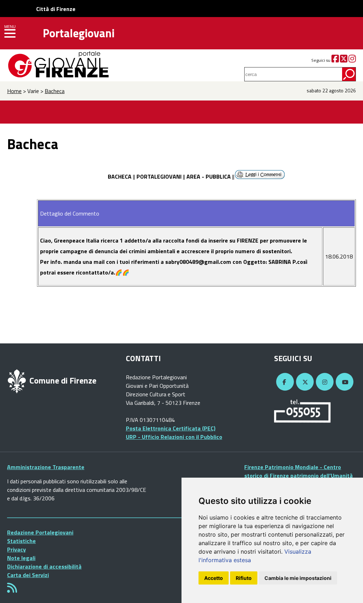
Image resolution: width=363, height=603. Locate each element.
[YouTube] (343, 382)
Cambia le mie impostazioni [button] (297, 578)
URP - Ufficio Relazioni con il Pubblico (174, 437)
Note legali (21, 558)
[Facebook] (335, 60)
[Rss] (12, 590)
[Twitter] (343, 60)
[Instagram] (352, 60)
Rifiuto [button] (244, 578)
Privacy (16, 549)
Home (14, 91)
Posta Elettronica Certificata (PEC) (171, 428)
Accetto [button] (213, 578)
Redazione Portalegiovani (40, 532)
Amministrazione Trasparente (45, 467)
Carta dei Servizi (28, 575)
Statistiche (21, 541)
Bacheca (55, 91)
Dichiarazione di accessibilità (44, 566)
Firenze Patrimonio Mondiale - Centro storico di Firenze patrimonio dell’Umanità (298, 471)
